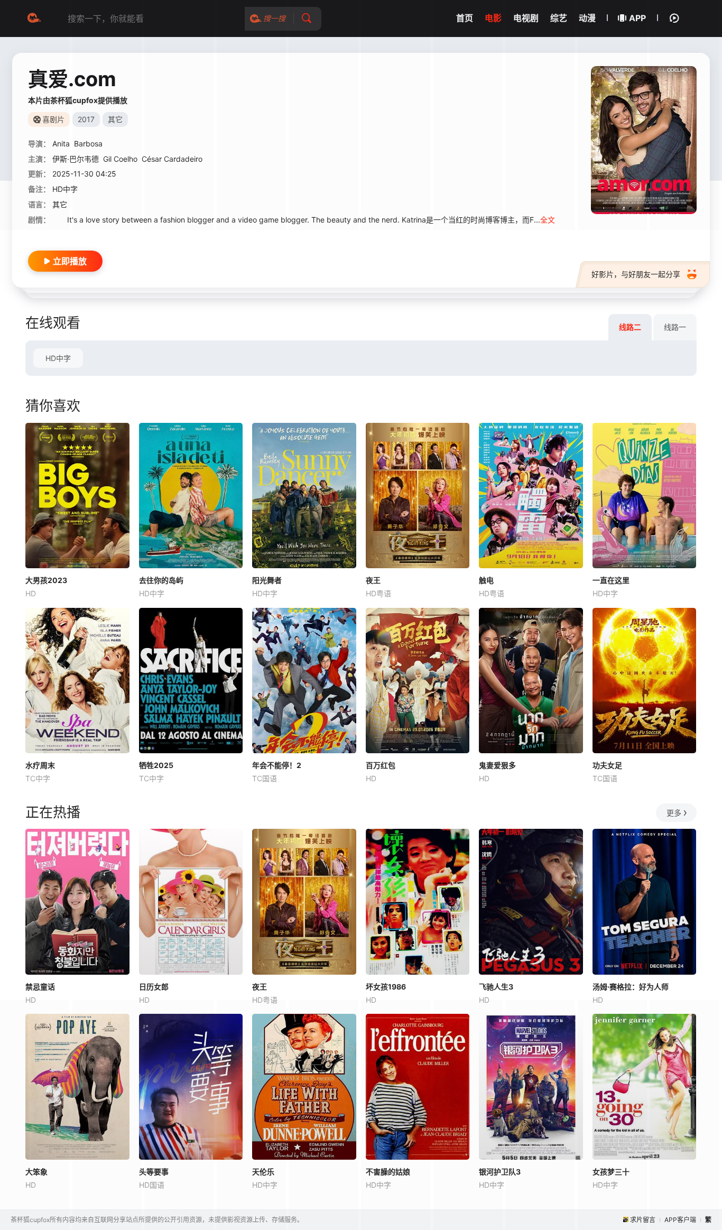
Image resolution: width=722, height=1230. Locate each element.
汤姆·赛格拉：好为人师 (631, 986)
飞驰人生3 (496, 986)
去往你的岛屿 (161, 580)
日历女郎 (154, 986)
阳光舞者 (267, 580)
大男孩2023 (46, 580)
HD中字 (58, 358)
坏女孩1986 (386, 986)
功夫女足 (607, 765)
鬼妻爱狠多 (497, 765)
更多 (674, 812)
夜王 (373, 580)
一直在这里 (611, 580)
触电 (486, 580)
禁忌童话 (40, 986)
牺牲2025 (156, 765)
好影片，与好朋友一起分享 (635, 274)
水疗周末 (40, 765)
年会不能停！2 (276, 765)
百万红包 (380, 765)
